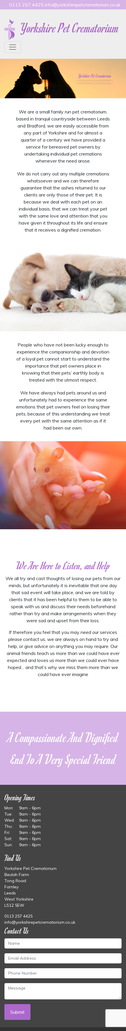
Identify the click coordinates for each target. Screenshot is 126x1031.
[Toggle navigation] (12, 47)
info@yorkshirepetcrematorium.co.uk (82, 5)
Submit (17, 1012)
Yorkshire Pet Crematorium (68, 27)
